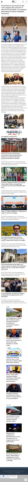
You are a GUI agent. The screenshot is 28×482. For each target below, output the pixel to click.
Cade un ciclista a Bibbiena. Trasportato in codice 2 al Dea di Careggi (14, 212)
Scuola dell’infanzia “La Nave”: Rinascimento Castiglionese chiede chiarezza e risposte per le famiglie (13, 457)
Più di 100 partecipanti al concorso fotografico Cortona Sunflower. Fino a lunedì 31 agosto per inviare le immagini (13, 239)
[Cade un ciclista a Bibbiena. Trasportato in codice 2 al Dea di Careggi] (14, 203)
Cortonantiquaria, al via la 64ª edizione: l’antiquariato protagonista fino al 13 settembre (13, 295)
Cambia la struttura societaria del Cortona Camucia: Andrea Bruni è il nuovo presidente (13, 396)
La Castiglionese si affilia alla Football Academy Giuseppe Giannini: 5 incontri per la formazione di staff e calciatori (13, 322)
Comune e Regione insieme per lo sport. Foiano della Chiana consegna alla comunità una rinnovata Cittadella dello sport (13, 185)
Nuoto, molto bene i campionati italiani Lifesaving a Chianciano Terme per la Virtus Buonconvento (13, 378)
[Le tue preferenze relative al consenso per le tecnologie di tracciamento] (25, 479)
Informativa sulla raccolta (5, 477)
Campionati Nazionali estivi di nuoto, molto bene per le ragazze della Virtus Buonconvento (14, 360)
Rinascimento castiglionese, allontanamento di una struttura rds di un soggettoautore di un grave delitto (13, 437)
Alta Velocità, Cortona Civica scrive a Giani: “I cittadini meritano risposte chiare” (12, 419)
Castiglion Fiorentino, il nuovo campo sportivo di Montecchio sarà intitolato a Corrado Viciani (13, 342)
